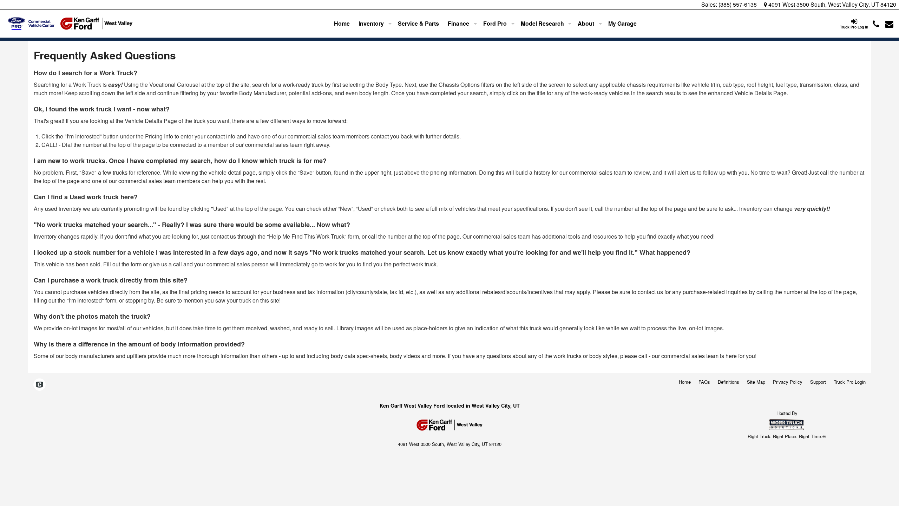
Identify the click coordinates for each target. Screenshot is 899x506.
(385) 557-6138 (737, 4)
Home (342, 23)
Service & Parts (418, 23)
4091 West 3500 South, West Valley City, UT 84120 (831, 4)
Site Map (756, 381)
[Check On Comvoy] (39, 384)
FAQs (704, 381)
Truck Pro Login (850, 381)
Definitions (728, 381)
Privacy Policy (787, 381)
